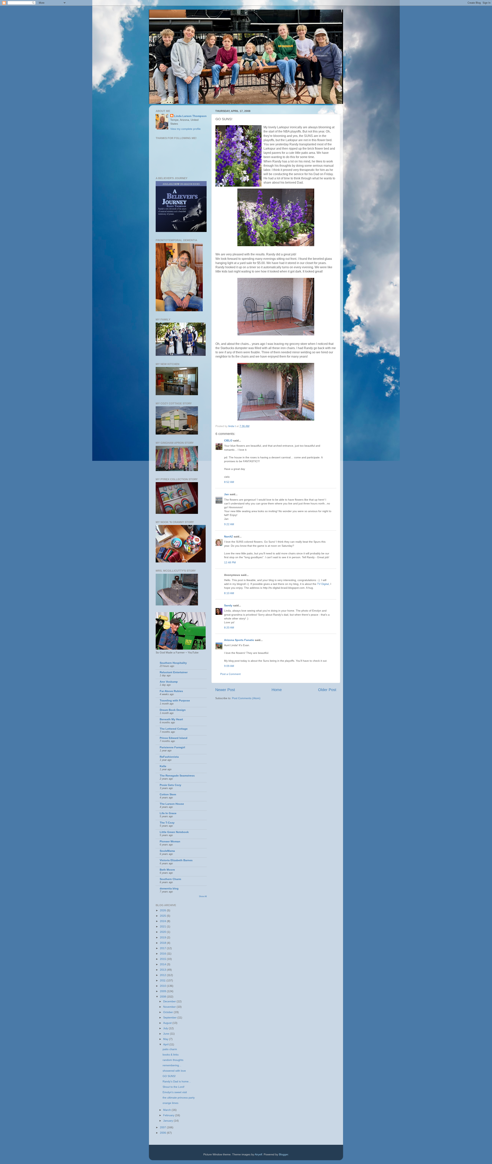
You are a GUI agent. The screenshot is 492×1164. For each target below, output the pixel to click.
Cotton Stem (168, 794)
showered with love (174, 1070)
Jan (226, 494)
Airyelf (258, 1154)
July (166, 1028)
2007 (163, 1127)
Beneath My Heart (171, 719)
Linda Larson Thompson (190, 116)
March (167, 1109)
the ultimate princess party (179, 1097)
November (170, 1006)
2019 (163, 937)
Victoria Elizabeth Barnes (176, 860)
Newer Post (225, 690)
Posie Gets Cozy (170, 784)
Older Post (327, 690)
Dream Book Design (173, 709)
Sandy (228, 605)
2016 (163, 953)
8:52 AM (229, 481)
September (170, 1017)
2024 (163, 921)
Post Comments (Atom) (246, 698)
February (169, 1115)
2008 (163, 996)
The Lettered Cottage (174, 728)
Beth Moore (167, 869)
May (166, 1039)
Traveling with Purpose (175, 700)
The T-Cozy (167, 822)
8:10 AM (229, 593)
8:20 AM (229, 627)
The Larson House (172, 803)
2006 (163, 1132)
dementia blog (169, 888)
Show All (203, 896)
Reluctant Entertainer (174, 672)
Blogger (283, 1154)
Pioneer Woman (170, 841)
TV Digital (323, 583)
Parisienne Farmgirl (172, 747)
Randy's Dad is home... (177, 1081)
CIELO (228, 440)
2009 (163, 991)
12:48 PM (230, 562)
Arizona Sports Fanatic (239, 640)
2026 (163, 910)
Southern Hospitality (173, 662)
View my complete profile (185, 128)
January (168, 1120)
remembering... (172, 1065)
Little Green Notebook (174, 832)
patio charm (170, 1049)
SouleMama (167, 850)
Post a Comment (230, 674)
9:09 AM (229, 665)
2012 (163, 975)
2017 (163, 948)
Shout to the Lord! (173, 1086)
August (167, 1022)
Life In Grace (168, 813)
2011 (163, 980)
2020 (163, 931)
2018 (163, 942)
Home (277, 690)
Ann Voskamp (169, 681)
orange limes (170, 1102)
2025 (163, 915)
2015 (163, 958)
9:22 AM (229, 524)
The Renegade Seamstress (177, 775)
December (170, 1001)
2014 (163, 964)
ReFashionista (169, 756)
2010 (163, 985)
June (166, 1033)
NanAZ (228, 536)
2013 (163, 969)
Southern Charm (170, 879)
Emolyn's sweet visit (175, 1092)
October (168, 1012)
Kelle (163, 766)
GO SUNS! (169, 1076)
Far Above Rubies (171, 691)
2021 (163, 926)
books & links (171, 1054)
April (166, 1044)
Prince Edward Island (173, 737)
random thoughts (173, 1059)
